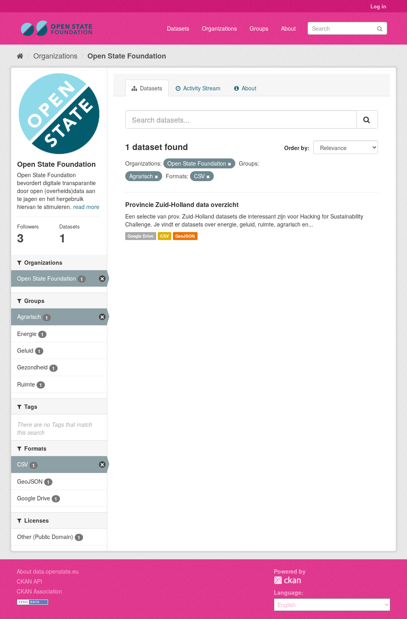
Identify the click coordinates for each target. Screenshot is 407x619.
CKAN (287, 580)
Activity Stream (201, 88)
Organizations (219, 28)
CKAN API (29, 581)
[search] (367, 119)
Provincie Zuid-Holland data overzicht (181, 204)
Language (287, 592)
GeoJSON (185, 236)
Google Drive (140, 236)
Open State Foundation (126, 56)
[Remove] (229, 163)
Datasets (178, 28)
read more (86, 207)
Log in (378, 6)
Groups (259, 28)
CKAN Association (39, 591)
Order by (296, 148)
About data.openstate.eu (48, 571)
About (288, 28)
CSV (164, 236)
